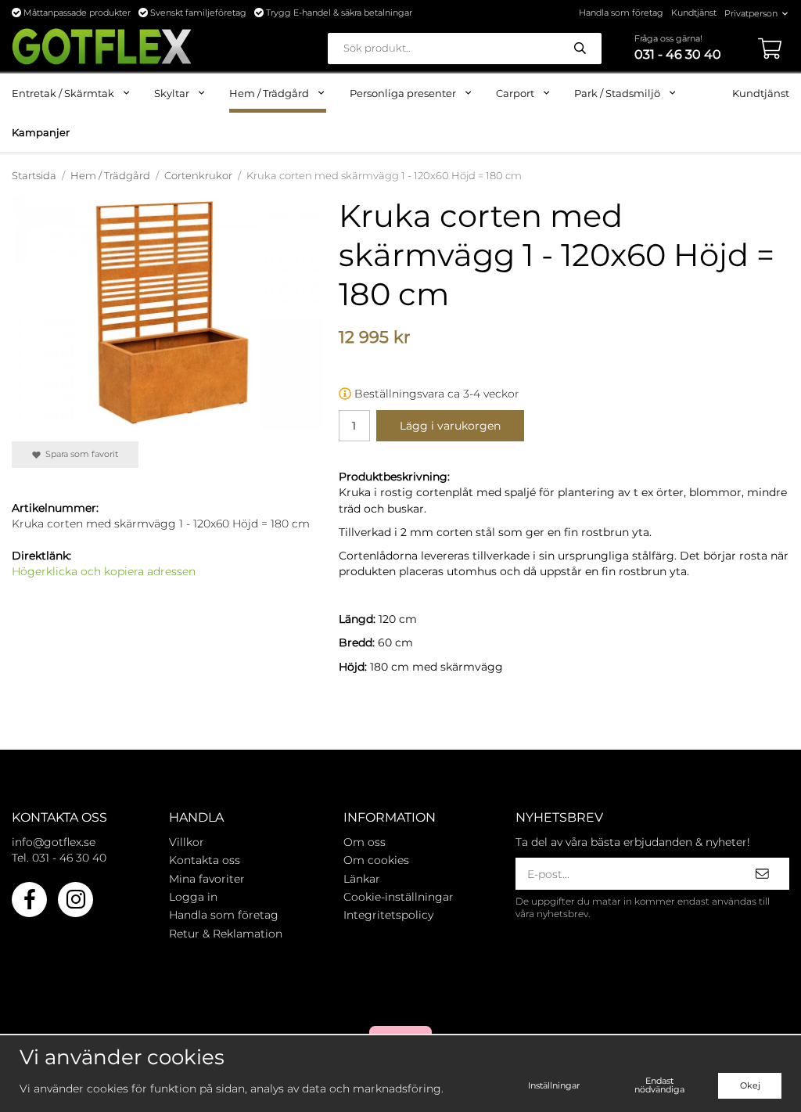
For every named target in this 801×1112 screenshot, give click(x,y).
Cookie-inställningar (398, 897)
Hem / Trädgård (269, 93)
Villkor (186, 842)
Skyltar (171, 93)
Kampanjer (41, 132)
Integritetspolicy (388, 915)
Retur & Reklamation (225, 934)
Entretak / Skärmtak (63, 93)
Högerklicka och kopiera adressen (104, 571)
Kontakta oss (204, 860)
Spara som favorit (79, 453)
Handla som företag (621, 12)
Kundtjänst (694, 12)
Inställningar (554, 1085)
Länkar (361, 879)
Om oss (364, 842)
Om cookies (376, 860)
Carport (515, 93)
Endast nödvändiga (659, 1085)
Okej (750, 1085)
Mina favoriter (207, 879)
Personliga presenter (403, 93)
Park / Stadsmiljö (617, 93)
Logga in (193, 897)
